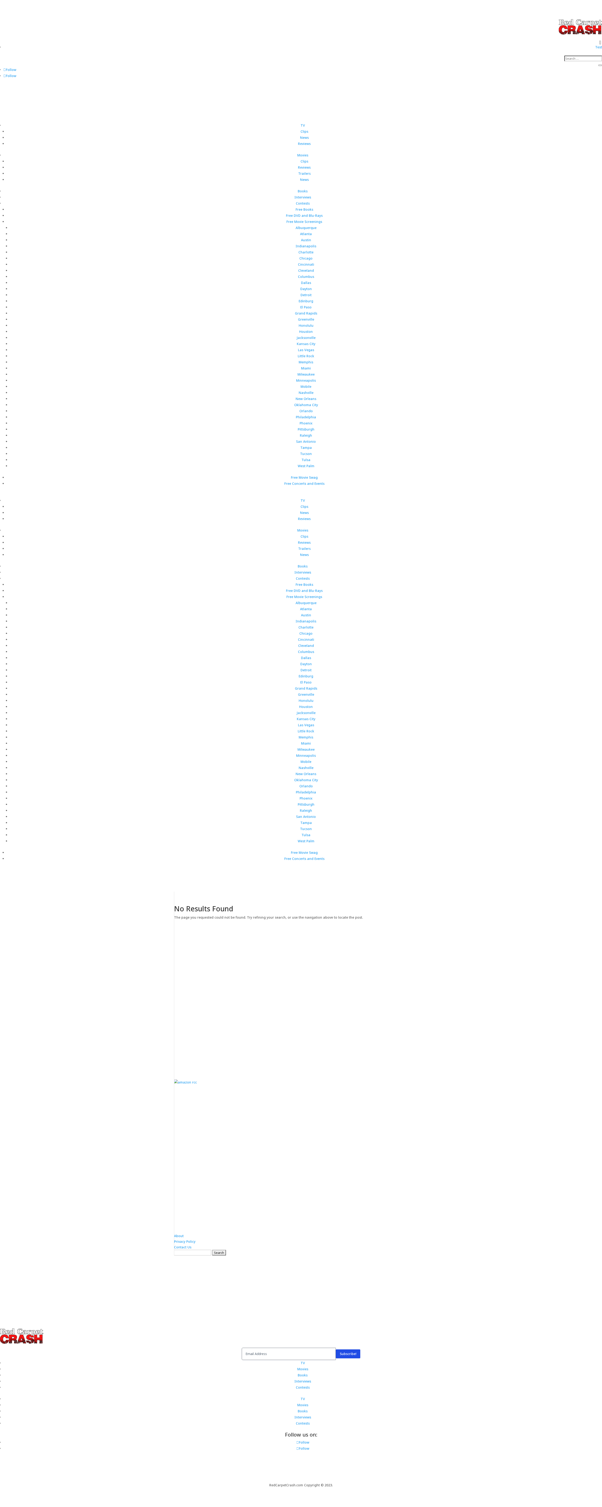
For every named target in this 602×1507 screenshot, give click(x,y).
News (304, 137)
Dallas (306, 282)
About (179, 1236)
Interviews (302, 197)
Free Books (304, 209)
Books (303, 191)
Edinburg (306, 301)
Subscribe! (348, 1354)
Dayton (306, 289)
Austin (306, 240)
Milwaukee (306, 374)
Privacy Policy (184, 1241)
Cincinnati (306, 264)
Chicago (306, 258)
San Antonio (306, 441)
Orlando (306, 411)
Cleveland (306, 270)
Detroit (306, 295)
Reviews (304, 143)
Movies (302, 155)
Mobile (306, 386)
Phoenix (306, 423)
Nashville (306, 392)
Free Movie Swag (304, 477)
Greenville (306, 319)
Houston (306, 331)
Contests (303, 203)
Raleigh (306, 435)
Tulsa (305, 460)
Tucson (306, 453)
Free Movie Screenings (304, 221)
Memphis (306, 362)
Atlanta (306, 234)
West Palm (306, 466)
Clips (304, 131)
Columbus (306, 276)
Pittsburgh (306, 429)
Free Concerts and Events (304, 483)
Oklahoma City (306, 405)
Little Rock (306, 356)
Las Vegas (306, 350)
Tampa (306, 447)
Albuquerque (306, 227)
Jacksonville (306, 337)
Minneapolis (306, 380)
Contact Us (182, 1247)
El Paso (306, 307)
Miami (306, 368)
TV (303, 125)
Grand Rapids (306, 313)
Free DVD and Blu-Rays (304, 215)
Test (598, 47)
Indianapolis (306, 246)
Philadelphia (306, 417)
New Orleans (306, 398)
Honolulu (306, 325)
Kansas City (306, 344)
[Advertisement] (301, 996)
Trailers (304, 173)
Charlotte (305, 252)
